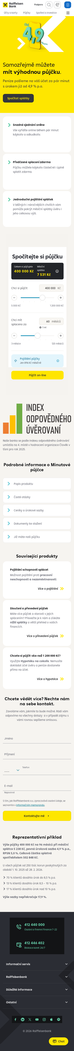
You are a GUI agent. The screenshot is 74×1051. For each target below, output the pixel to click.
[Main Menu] (68, 13)
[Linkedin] (22, 1019)
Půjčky (26, 12)
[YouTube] (37, 1019)
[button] (37, 483)
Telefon (25, 767)
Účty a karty (10, 12)
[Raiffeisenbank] (13, 5)
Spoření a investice (46, 12)
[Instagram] (44, 1019)
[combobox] (12, 770)
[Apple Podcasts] (51, 1019)
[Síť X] (29, 1019)
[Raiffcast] (58, 1019)
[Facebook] (15, 1019)
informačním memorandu (30, 805)
